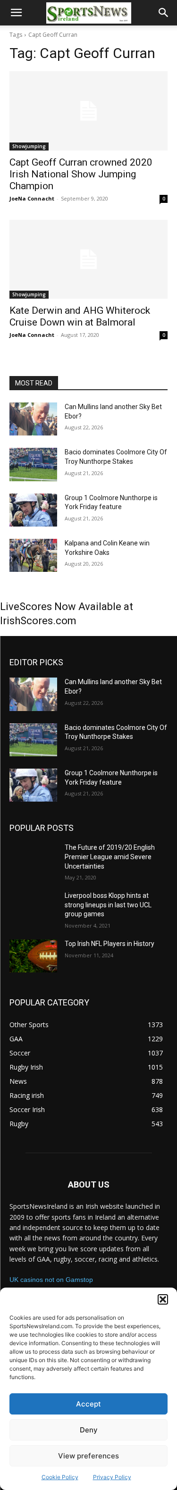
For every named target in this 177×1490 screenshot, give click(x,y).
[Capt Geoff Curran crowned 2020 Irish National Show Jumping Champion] (88, 111)
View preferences (88, 1455)
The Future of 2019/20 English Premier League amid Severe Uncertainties (110, 857)
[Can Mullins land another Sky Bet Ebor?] (33, 418)
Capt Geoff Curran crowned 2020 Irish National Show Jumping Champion (80, 174)
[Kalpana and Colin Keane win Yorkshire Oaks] (33, 555)
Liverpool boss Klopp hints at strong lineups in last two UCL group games (108, 905)
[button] (163, 1299)
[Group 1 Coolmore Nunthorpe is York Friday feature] (33, 510)
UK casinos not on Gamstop (51, 1279)
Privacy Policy (112, 1477)
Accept (88, 1403)
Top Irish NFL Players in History (109, 943)
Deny (89, 1429)
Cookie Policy (60, 1477)
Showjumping (29, 146)
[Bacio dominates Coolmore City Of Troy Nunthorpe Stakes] (33, 464)
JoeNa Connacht (31, 198)
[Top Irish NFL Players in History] (33, 955)
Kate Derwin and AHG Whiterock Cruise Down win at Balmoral (79, 316)
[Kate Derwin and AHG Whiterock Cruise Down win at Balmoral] (88, 259)
